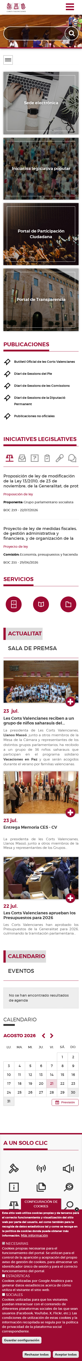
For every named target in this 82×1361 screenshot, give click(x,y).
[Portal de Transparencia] (68, 1188)
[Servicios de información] (13, 1188)
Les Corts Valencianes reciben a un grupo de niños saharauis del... (38, 721)
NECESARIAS (17, 1244)
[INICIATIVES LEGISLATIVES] (9, 460)
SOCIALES (14, 1295)
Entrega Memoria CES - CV (30, 827)
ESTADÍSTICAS (18, 1276)
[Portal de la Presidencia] (13, 1169)
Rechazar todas (37, 1354)
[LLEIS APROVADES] (22, 460)
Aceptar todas (66, 1354)
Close (76, 1209)
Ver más (70, 702)
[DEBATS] (72, 460)
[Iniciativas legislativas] (13, 1207)
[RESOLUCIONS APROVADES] (47, 460)
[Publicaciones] (41, 1188)
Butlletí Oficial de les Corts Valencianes (44, 362)
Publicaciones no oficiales (34, 416)
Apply (72, 33)
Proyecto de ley (15, 547)
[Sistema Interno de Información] (68, 1169)
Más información (34, 1235)
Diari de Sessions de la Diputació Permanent (39, 401)
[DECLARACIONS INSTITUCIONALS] (60, 460)
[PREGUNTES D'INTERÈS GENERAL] (34, 460)
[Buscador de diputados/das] (68, 1207)
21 (52, 1083)
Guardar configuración (21, 1340)
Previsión (68, 1102)
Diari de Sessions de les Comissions (42, 386)
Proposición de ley (18, 494)
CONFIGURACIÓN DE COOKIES (41, 1204)
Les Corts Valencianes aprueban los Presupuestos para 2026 (39, 915)
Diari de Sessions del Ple (33, 374)
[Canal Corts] (41, 1169)
